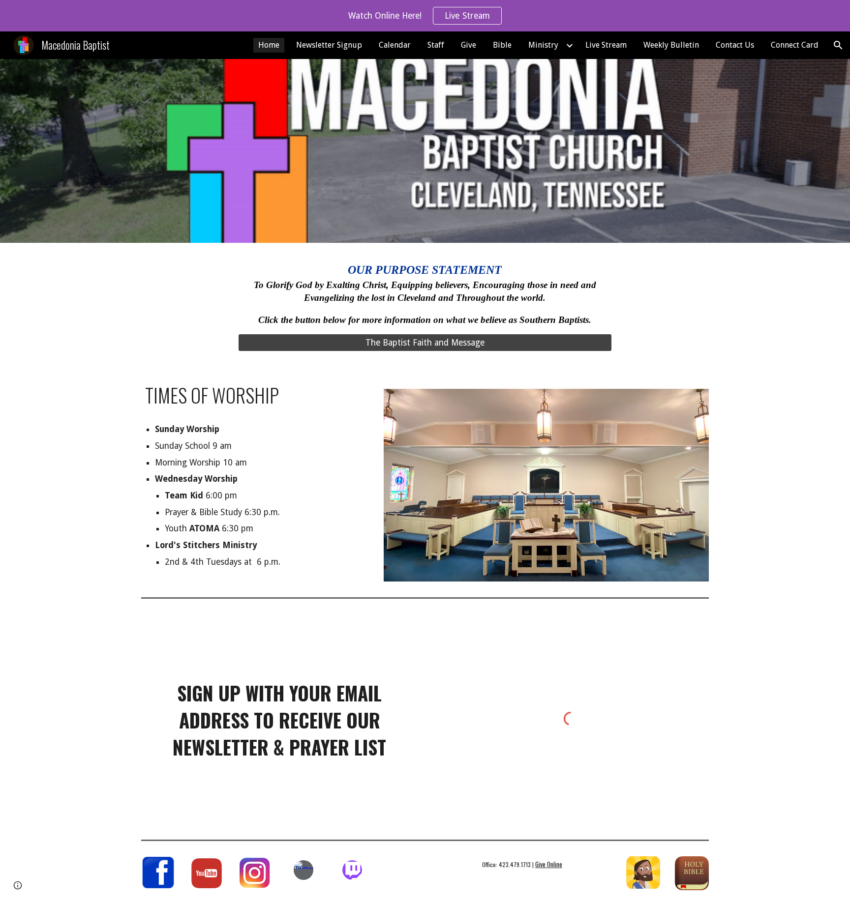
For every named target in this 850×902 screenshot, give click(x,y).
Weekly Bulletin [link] (671, 45)
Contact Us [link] (735, 45)
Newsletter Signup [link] (329, 45)
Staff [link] (435, 45)
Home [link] (268, 45)
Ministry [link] (543, 45)
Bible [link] (502, 45)
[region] (425, 15)
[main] (425, 294)
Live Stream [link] (606, 45)
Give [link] (468, 45)
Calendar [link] (395, 45)
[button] (838, 45)
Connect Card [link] (795, 45)
